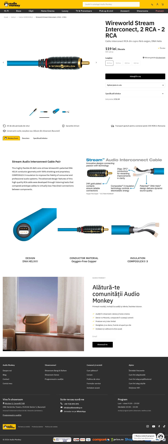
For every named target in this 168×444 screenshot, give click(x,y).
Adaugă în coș (135, 76)
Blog (4, 375)
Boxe (18, 11)
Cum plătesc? (92, 370)
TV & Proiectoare (84, 11)
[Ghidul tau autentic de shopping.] (100, 439)
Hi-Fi (6, 11)
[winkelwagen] (162, 4)
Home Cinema (47, 11)
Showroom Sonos (52, 375)
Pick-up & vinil (106, 11)
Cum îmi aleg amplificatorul (140, 379)
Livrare (89, 375)
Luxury (65, 11)
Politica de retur (93, 379)
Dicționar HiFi (134, 388)
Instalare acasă (93, 388)
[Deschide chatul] (160, 436)
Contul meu (7, 383)
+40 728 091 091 (71, 404)
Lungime (135, 58)
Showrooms (142, 11)
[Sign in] (157, 4)
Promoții (160, 11)
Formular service (94, 383)
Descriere (25, 138)
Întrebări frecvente (136, 370)
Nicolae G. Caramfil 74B (15, 403)
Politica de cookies (51, 427)
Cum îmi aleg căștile (137, 383)
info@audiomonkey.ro (73, 407)
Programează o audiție (54, 379)
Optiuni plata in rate (114, 85)
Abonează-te (102, 344)
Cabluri (13, 17)
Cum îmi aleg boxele (137, 375)
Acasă (6, 17)
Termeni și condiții (24, 427)
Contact (6, 379)
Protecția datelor (37, 427)
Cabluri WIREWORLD (26, 17)
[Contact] (152, 4)
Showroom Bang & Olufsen (56, 370)
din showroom (160, 58)
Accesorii (124, 11)
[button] (96, 62)
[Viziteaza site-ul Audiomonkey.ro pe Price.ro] (117, 439)
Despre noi (7, 370)
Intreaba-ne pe (75, 411)
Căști (31, 11)
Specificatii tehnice (40, 138)
